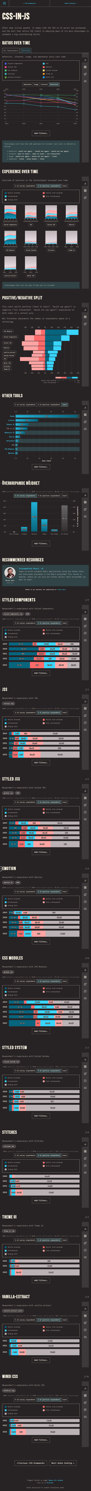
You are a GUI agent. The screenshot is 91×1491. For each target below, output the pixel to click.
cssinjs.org (8, 703)
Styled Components (10, 224)
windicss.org (9, 1390)
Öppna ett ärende (56, 1480)
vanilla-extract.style (13, 1311)
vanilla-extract (10, 275)
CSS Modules (10, 250)
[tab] (85, 60)
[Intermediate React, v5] (10, 572)
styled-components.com (13, 614)
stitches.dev (9, 1146)
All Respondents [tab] (10, 50)
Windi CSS (30, 275)
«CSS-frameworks (31, 1463)
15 (87, 1376)
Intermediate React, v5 (31, 568)
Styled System (31, 250)
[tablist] (17, 50)
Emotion (71, 224)
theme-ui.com (9, 1231)
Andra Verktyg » (62, 1463)
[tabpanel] (45, 107)
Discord (50, 1483)
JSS (31, 224)
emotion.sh (8, 883)
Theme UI (71, 250)
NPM (27, 614)
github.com (8, 793)
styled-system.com (11, 1062)
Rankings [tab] (26, 50)
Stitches (51, 250)
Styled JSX (51, 224)
